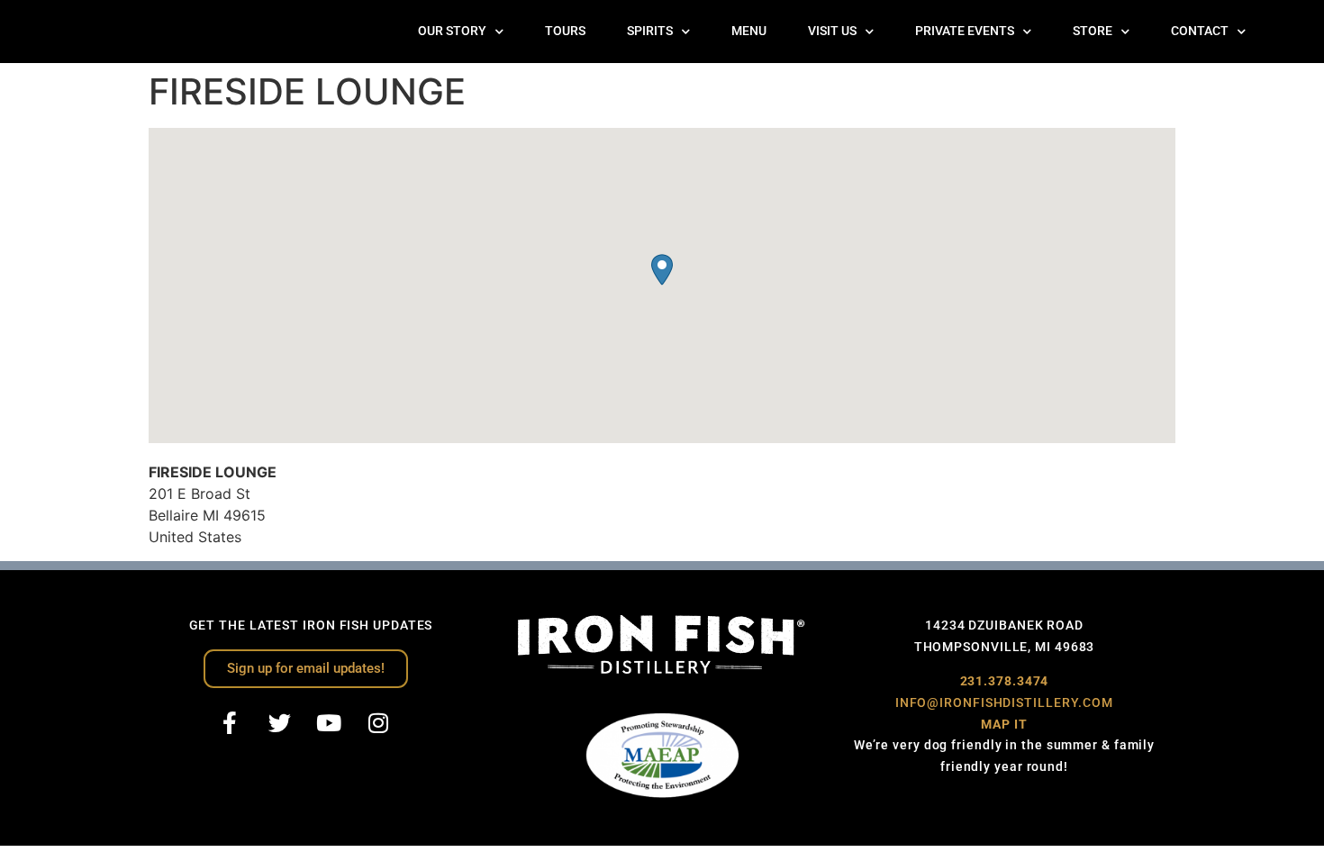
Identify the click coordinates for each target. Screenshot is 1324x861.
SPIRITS (650, 31)
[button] (662, 269)
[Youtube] (328, 723)
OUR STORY (452, 31)
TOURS (565, 31)
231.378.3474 (1004, 681)
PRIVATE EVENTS (964, 31)
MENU (748, 31)
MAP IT (1004, 724)
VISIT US (832, 31)
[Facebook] (229, 723)
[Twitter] (279, 723)
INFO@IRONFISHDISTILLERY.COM (1004, 702)
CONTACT (1200, 31)
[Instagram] (378, 723)
